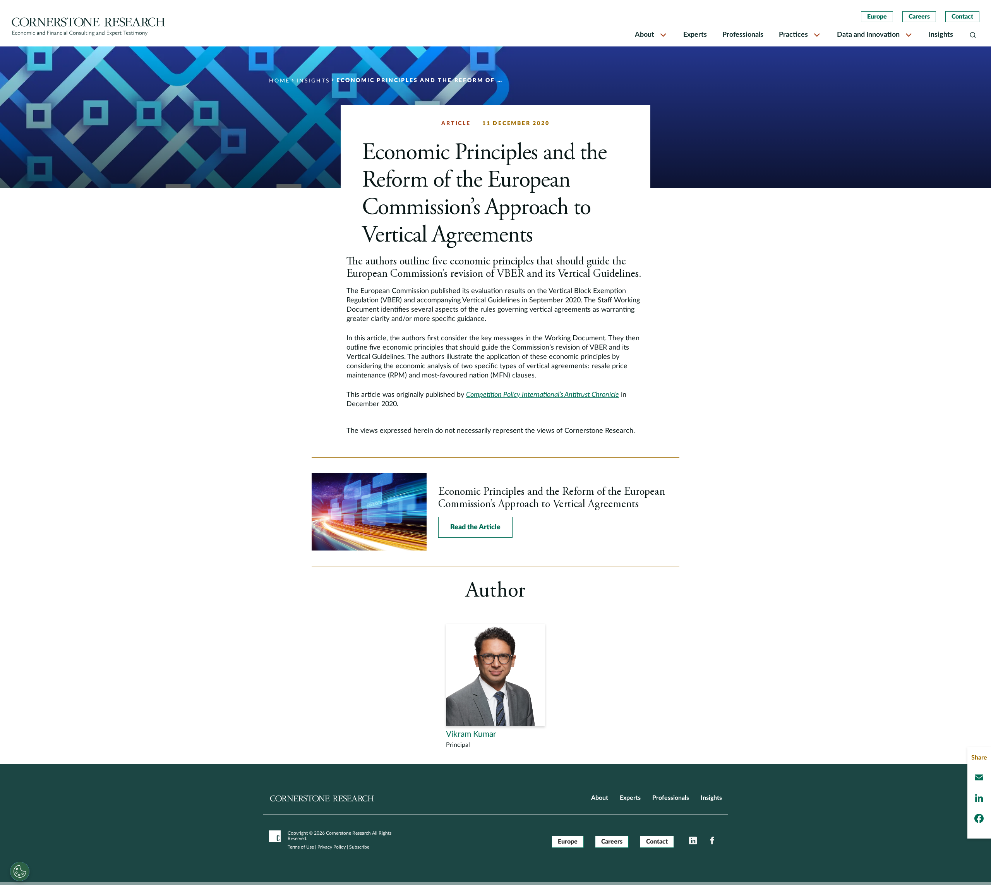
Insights (941, 34)
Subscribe (359, 847)
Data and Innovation (868, 34)
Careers (919, 17)
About (644, 34)
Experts (695, 34)
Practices (793, 34)
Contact (962, 17)
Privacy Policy (331, 847)
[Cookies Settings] (19, 871)
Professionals (742, 34)
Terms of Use (301, 847)
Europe (877, 17)
